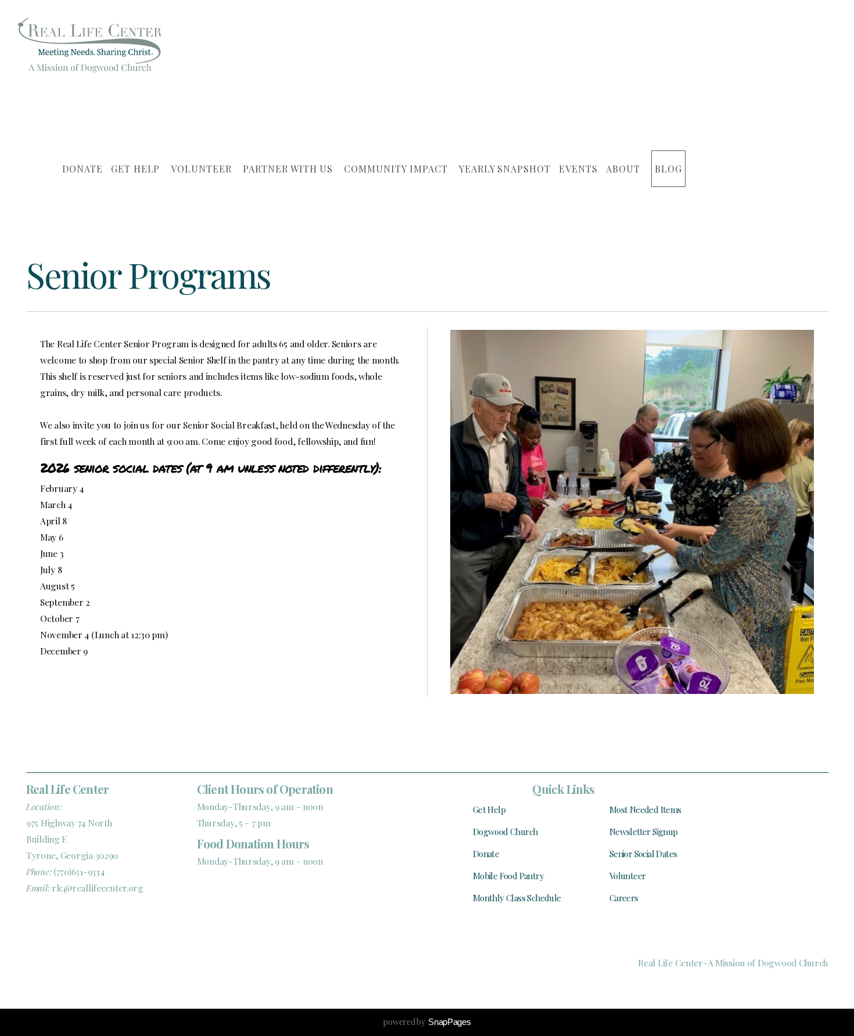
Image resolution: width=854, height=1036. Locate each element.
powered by (427, 1021)
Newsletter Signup (643, 831)
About (624, 169)
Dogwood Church (505, 831)
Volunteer (203, 169)
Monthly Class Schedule (517, 898)
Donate (486, 853)
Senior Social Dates (643, 853)
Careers (623, 898)
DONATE (82, 169)
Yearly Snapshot (505, 169)
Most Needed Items (645, 809)
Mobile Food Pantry (508, 876)
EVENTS (578, 169)
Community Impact (397, 169)
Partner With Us (289, 169)
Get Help (137, 169)
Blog (668, 169)
